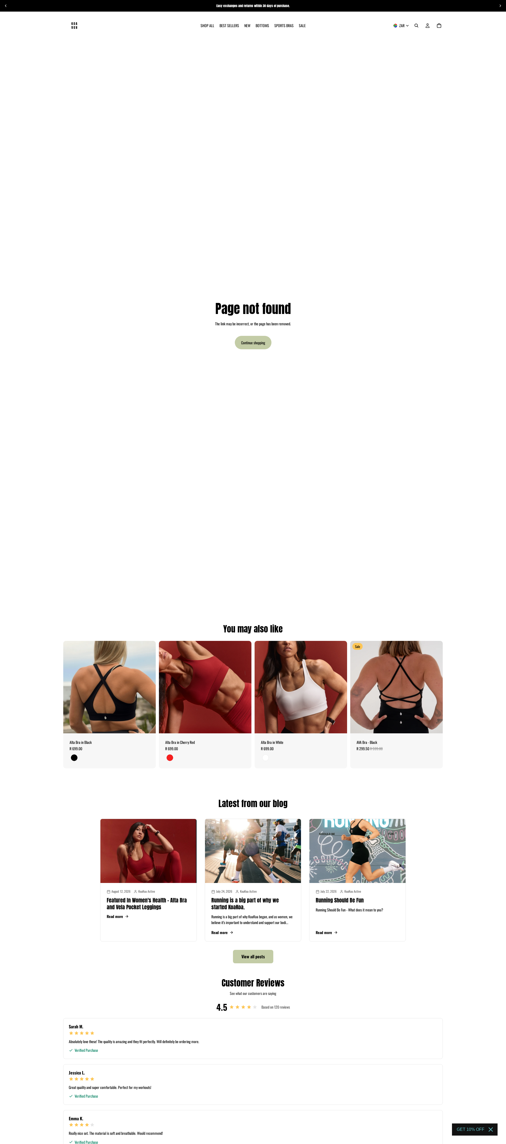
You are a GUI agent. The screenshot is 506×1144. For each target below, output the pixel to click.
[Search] (416, 25)
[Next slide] (500, 6)
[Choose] (147, 725)
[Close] (491, 1129)
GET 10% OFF (470, 1129)
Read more (115, 916)
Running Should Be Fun (340, 900)
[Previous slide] (6, 6)
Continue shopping (253, 342)
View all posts (253, 956)
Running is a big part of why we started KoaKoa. (245, 903)
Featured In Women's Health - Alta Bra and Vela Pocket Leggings (147, 903)
